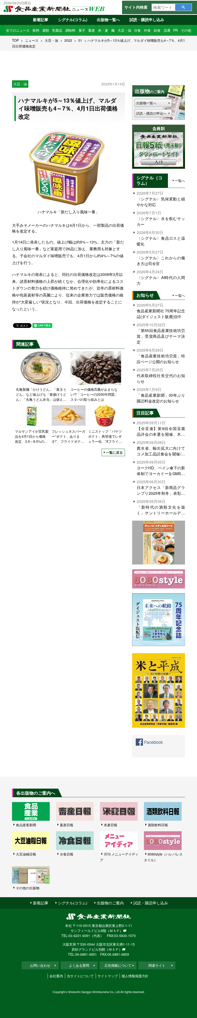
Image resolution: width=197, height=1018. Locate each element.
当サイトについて (80, 975)
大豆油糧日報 (26, 854)
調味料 (70, 30)
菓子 (82, 30)
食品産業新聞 (26, 824)
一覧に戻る (114, 452)
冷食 (137, 30)
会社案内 (56, 975)
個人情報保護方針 (135, 975)
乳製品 (57, 30)
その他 (186, 30)
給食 (157, 30)
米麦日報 (110, 824)
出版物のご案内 (110, 903)
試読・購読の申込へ (151, 113)
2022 (68, 40)
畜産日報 (66, 824)
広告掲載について (118, 965)
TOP (15, 40)
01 (80, 40)
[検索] (183, 7)
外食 (147, 30)
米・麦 (103, 30)
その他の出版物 (27, 887)
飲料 (36, 30)
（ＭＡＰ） (114, 930)
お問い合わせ (40, 965)
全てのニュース (18, 30)
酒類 (45, 30)
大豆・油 (124, 30)
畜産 (91, 30)
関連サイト (156, 965)
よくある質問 (79, 965)
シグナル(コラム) (72, 19)
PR (175, 30)
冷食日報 (66, 854)
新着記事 (40, 19)
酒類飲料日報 (158, 824)
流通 (167, 30)
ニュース (31, 40)
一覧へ (180, 180)
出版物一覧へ (108, 19)
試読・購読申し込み (146, 19)
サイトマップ (108, 975)
